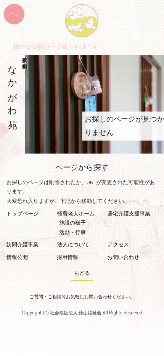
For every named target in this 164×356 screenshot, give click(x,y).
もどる (82, 273)
